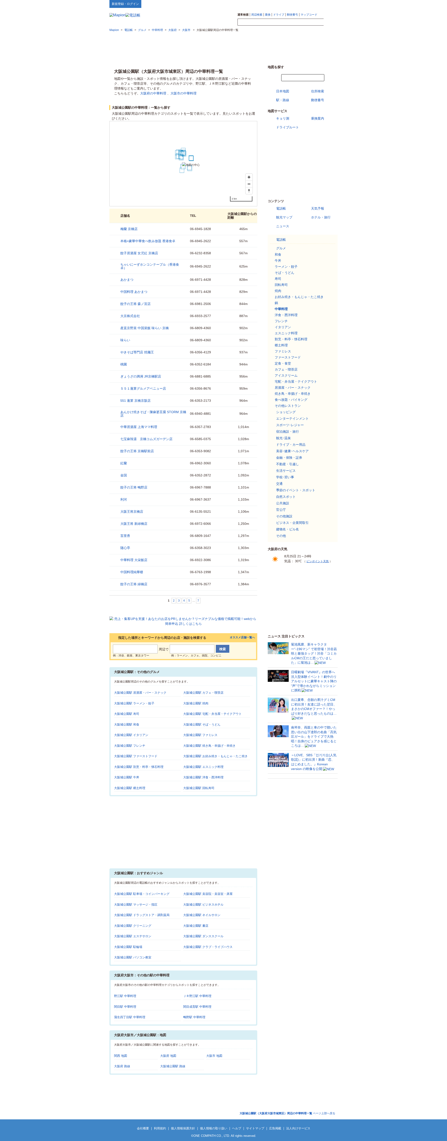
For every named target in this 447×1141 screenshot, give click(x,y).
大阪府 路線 (122, 1066)
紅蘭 (123, 463)
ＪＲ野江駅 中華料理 (197, 996)
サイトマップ (330, 3)
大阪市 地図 (214, 1055)
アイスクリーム (286, 375)
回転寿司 (281, 285)
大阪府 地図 (168, 1055)
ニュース (282, 226)
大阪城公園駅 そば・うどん (201, 724)
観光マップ (284, 217)
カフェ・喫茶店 (286, 369)
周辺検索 (256, 14)
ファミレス (283, 351)
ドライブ (278, 14)
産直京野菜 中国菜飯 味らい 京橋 (144, 328)
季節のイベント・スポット (295, 490)
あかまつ (126, 279)
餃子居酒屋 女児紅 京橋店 (139, 253)
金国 (123, 475)
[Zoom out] (249, 184)
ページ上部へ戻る (287, 1113)
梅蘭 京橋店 (129, 229)
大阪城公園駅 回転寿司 (198, 788)
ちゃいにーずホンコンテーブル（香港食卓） (149, 266)
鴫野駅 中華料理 (194, 1017)
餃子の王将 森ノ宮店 (135, 304)
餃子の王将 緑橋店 (133, 584)
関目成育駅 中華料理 (197, 1006)
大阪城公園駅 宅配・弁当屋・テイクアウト (212, 714)
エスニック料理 (286, 333)
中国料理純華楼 (131, 572)
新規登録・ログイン (125, 4)
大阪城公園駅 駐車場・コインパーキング (141, 894)
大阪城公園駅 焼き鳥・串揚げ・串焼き (209, 745)
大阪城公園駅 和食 (126, 724)
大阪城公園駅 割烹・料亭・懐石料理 (138, 767)
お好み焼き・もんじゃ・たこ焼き (299, 297)
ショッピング (286, 412)
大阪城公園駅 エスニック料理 (203, 767)
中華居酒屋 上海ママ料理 (138, 427)
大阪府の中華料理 (153, 93)
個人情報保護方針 (183, 1128)
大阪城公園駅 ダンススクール (203, 936)
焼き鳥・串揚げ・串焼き (293, 393)
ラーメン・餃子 (286, 266)
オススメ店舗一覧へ (242, 637)
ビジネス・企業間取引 (292, 523)
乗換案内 (317, 118)
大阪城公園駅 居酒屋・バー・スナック (140, 692)
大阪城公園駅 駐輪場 (128, 947)
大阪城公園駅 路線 (172, 1066)
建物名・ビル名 (287, 529)
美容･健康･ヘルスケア (292, 451)
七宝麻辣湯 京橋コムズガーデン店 (146, 439)
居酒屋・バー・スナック (293, 387)
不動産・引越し (287, 464)
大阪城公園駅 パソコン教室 (132, 957)
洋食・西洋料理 (286, 315)
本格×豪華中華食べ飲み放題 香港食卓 (147, 241)
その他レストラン (288, 406)
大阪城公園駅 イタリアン (131, 735)
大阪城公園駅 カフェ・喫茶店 (203, 692)
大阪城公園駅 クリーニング (132, 925)
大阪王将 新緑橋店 (133, 523)
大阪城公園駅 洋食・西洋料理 (203, 777)
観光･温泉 (283, 438)
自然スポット (286, 497)
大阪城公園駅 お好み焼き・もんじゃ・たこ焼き (215, 756)
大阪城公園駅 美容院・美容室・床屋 (208, 894)
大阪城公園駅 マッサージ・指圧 (135, 904)
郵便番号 (292, 14)
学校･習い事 (285, 477)
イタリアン (283, 327)
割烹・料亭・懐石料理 (291, 339)
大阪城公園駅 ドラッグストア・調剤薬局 (141, 915)
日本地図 (282, 91)
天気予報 (317, 208)
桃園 (123, 364)
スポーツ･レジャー (290, 425)
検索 (330, 22)
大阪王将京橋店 (131, 511)
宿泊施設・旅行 (287, 431)
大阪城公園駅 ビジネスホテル (203, 904)
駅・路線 (282, 100)
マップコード (309, 14)
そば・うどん (284, 272)
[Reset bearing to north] (249, 190)
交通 (279, 483)
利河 (123, 499)
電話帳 (281, 208)
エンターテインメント (292, 418)
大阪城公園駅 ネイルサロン (201, 915)
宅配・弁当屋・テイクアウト (296, 381)
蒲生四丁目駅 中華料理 (129, 1017)
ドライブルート (287, 127)
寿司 (278, 279)
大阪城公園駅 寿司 (126, 714)
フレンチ (281, 321)
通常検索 (243, 14)
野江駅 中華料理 (125, 996)
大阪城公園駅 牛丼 (126, 777)
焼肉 (278, 291)
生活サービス (286, 470)
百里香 (125, 536)
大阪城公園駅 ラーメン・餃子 (134, 703)
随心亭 (125, 548)
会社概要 (143, 1128)
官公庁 (281, 510)
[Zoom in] (249, 177)
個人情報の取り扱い (213, 1128)
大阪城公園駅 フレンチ (129, 745)
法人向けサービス (298, 1128)
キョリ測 (282, 118)
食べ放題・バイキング (291, 400)
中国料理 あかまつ (133, 292)
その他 (281, 536)
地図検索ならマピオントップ (291, 3)
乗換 (268, 14)
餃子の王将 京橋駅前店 (137, 451)
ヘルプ (315, 3)
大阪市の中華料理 (183, 93)
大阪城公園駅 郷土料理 (129, 788)
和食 (278, 254)
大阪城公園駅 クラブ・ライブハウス (208, 947)
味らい (125, 340)
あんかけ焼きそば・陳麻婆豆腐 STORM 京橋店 (153, 413)
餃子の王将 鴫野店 (133, 487)
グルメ (281, 248)
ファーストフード (288, 357)
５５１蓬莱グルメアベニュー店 (143, 388)
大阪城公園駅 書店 (195, 925)
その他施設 (284, 516)
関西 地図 (120, 1055)
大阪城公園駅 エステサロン (132, 936)
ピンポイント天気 (317, 561)
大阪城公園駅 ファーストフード (135, 756)
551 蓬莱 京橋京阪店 (135, 400)
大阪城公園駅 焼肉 (195, 703)
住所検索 (317, 91)
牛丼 (278, 260)
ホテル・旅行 (321, 217)
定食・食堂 (283, 363)
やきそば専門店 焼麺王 (137, 352)
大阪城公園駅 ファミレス (200, 735)
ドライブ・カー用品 (290, 444)
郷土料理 (281, 345)
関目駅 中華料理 (125, 1006)
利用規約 (160, 1128)
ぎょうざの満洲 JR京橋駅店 (140, 376)
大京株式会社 (130, 316)
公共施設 (282, 503)
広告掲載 (275, 1128)
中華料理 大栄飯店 (133, 560)
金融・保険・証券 (289, 457)
